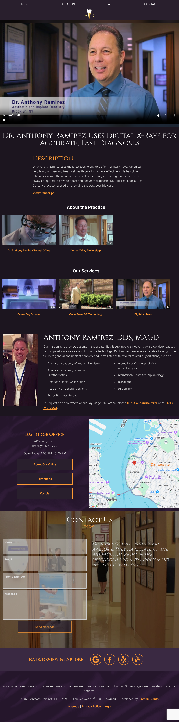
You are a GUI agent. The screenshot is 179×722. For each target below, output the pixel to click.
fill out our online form (142, 403)
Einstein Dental (149, 699)
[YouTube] (137, 659)
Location (68, 4)
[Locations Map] (134, 463)
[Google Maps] (95, 659)
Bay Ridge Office (45, 434)
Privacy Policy (91, 706)
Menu (25, 4)
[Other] (123, 659)
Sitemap (73, 706)
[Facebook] (109, 659)
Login (107, 706)
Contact (151, 4)
